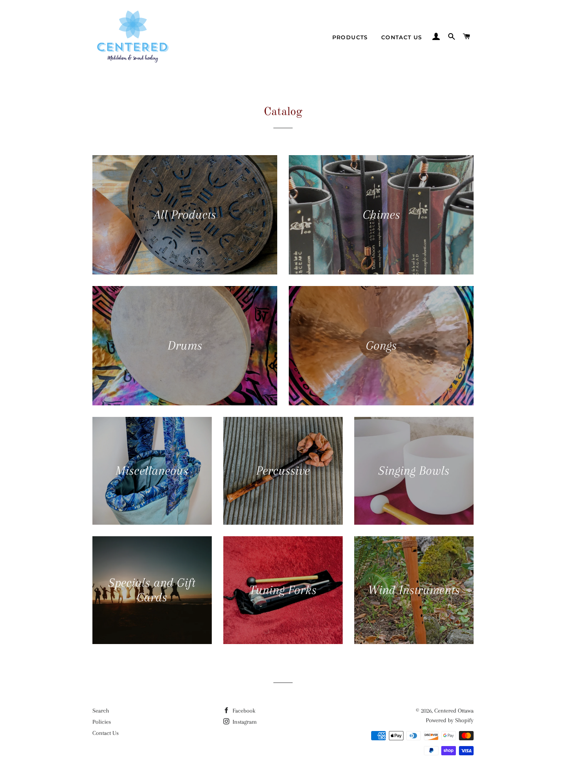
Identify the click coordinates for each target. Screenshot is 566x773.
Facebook (243, 710)
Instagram (244, 721)
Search (100, 710)
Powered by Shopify (450, 720)
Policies (101, 721)
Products (350, 37)
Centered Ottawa (454, 710)
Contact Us (401, 37)
